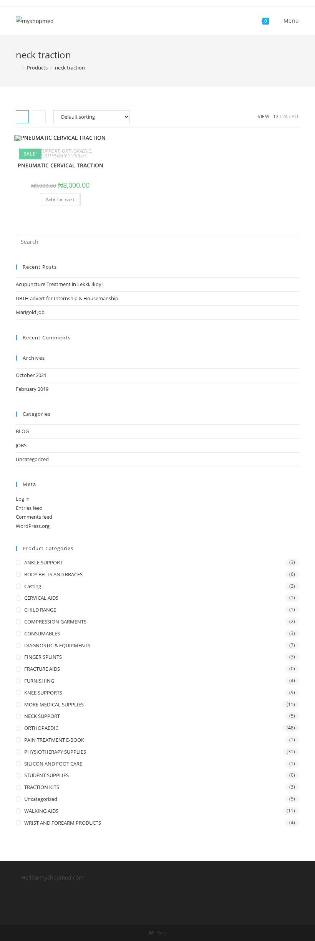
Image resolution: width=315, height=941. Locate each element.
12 (276, 116)
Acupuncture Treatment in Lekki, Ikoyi (59, 284)
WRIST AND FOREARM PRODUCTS (62, 822)
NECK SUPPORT (44, 151)
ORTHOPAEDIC (76, 151)
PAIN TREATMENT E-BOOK (54, 739)
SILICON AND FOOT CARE (53, 763)
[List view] (39, 116)
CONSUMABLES (42, 633)
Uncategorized (32, 459)
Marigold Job (30, 312)
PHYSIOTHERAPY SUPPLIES (60, 155)
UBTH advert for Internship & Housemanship (67, 298)
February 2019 (32, 388)
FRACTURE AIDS (42, 668)
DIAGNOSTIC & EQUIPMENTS (57, 645)
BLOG (22, 431)
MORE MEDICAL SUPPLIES (54, 704)
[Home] (18, 67)
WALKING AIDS (41, 810)
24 (285, 116)
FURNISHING (39, 680)
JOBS (21, 445)
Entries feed (29, 507)
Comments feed (34, 516)
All (295, 116)
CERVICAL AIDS (41, 597)
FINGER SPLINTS (43, 656)
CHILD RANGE (40, 609)
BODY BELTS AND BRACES (53, 574)
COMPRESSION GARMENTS (55, 621)
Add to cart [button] (60, 199)
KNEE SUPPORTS (43, 692)
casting (32, 586)
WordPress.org (33, 526)
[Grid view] (22, 116)
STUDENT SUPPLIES (46, 775)
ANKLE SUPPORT (43, 562)
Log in (23, 498)
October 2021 (31, 375)
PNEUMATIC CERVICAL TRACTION (60, 165)
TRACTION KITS (41, 787)
